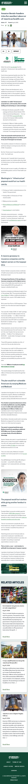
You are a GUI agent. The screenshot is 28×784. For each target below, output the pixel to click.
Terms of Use (16, 762)
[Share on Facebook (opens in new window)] (6, 25)
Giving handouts (7, 210)
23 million (13, 445)
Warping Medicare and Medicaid (11, 204)
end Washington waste (15, 220)
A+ (3, 51)
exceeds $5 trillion (17, 116)
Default (16, 51)
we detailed (14, 67)
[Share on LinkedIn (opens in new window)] (11, 25)
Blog (3, 9)
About (9, 762)
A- (9, 51)
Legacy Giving (8, 766)
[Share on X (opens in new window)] (8, 25)
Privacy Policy (14, 780)
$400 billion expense (14, 513)
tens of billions (5, 295)
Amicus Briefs (19, 767)
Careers (14, 771)
